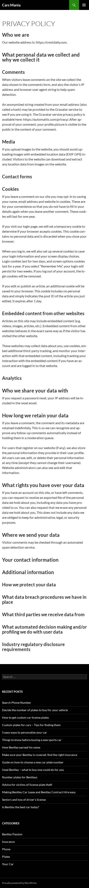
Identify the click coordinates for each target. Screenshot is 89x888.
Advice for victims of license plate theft (27, 784)
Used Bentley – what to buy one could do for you (33, 769)
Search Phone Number (16, 702)
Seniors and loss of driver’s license (24, 799)
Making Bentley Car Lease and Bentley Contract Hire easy (39, 792)
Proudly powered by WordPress (19, 882)
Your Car (8, 864)
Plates (6, 856)
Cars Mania (11, 5)
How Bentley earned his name (21, 747)
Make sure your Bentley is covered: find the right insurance (39, 755)
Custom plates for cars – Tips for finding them (31, 725)
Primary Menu (84, 5)
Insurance (8, 841)
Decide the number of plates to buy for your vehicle (35, 710)
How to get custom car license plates (25, 717)
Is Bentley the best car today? (20, 807)
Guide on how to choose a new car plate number (33, 762)
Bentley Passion (12, 834)
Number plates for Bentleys (19, 777)
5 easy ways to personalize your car (24, 732)
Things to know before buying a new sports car (31, 740)
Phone (6, 849)
